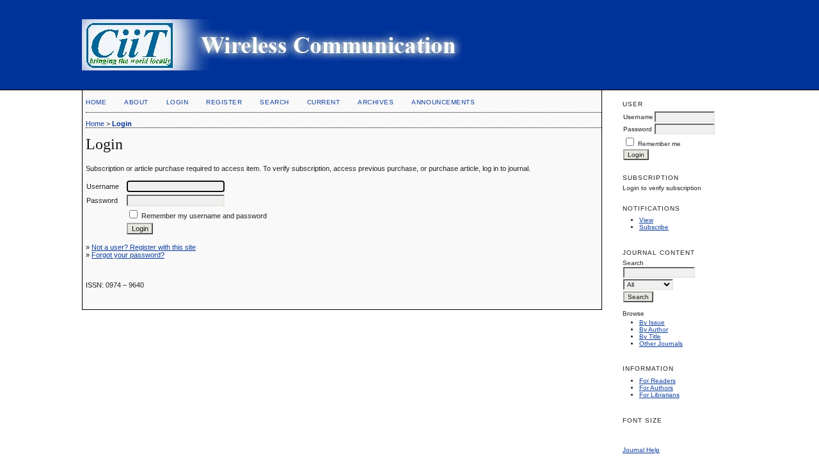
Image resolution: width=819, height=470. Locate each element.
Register (224, 102)
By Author (653, 329)
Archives (376, 102)
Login (177, 102)
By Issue (652, 322)
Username (638, 116)
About (136, 102)
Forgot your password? (127, 255)
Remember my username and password (204, 216)
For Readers (657, 380)
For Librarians (659, 394)
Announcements (443, 102)
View (646, 219)
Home (96, 102)
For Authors (656, 387)
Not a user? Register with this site (143, 247)
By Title (650, 336)
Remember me (659, 143)
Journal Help (641, 449)
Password (637, 129)
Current (323, 102)
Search (274, 102)
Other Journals (661, 343)
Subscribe (654, 227)
